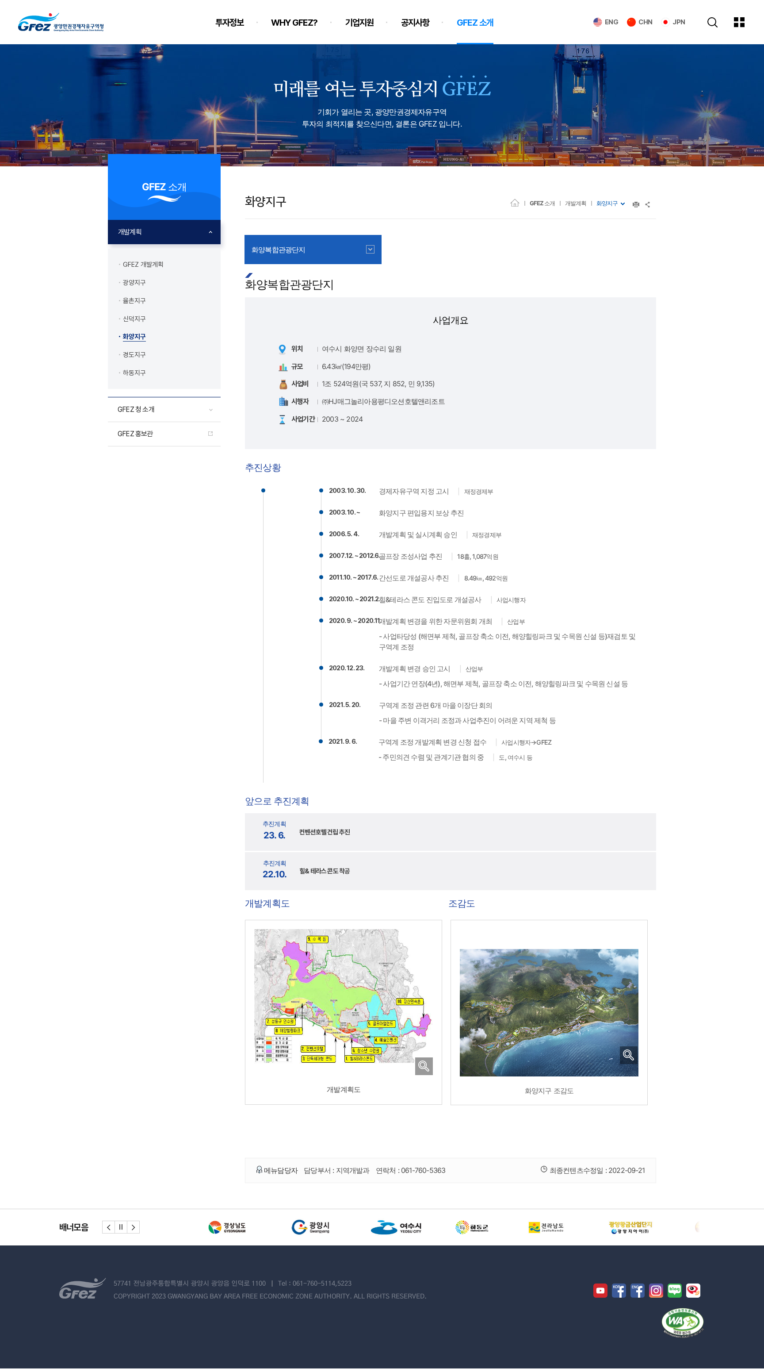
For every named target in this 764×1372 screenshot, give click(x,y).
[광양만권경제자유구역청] (61, 22)
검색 (712, 22)
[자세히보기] (343, 1069)
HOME (515, 202)
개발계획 (575, 203)
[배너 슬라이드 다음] (133, 1227)
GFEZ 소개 (542, 203)
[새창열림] (233, 1227)
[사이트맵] (746, 22)
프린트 (636, 204)
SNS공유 (648, 204)
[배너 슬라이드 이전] (108, 1227)
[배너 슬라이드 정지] (121, 1227)
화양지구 (607, 203)
